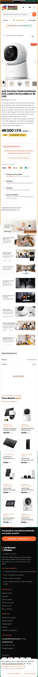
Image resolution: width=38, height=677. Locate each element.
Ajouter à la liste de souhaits (20, 158)
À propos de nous (8, 602)
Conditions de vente (8, 617)
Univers (5, 20)
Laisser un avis (7, 606)
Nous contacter (7, 609)
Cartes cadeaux (7, 599)
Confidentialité (6, 624)
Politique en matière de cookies (12, 666)
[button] (32, 36)
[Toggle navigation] (35, 7)
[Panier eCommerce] (23, 7)
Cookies (4, 627)
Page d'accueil (7, 593)
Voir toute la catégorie (9, 401)
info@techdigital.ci (8, 648)
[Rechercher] (34, 14)
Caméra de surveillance (14, 35)
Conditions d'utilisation (9, 630)
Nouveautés (32, 20)
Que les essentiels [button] (14, 673)
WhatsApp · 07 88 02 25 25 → (19, 539)
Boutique (5, 596)
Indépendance (20, 20)
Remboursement (7, 621)
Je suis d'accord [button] (29, 673)
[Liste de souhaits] (30, 7)
